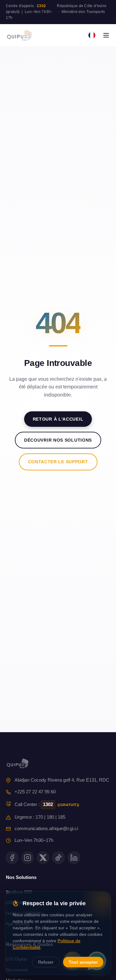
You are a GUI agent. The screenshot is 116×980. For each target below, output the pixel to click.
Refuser (46, 962)
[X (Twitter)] (43, 857)
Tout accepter (83, 962)
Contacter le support (58, 461)
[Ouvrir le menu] (106, 35)
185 (61, 817)
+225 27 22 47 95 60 (35, 791)
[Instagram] (27, 857)
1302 (41, 6)
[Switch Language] (91, 35)
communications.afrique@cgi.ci (46, 828)
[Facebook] (12, 857)
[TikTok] (58, 857)
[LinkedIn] (74, 857)
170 (39, 817)
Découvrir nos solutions (58, 440)
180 (50, 817)
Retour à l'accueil (58, 419)
